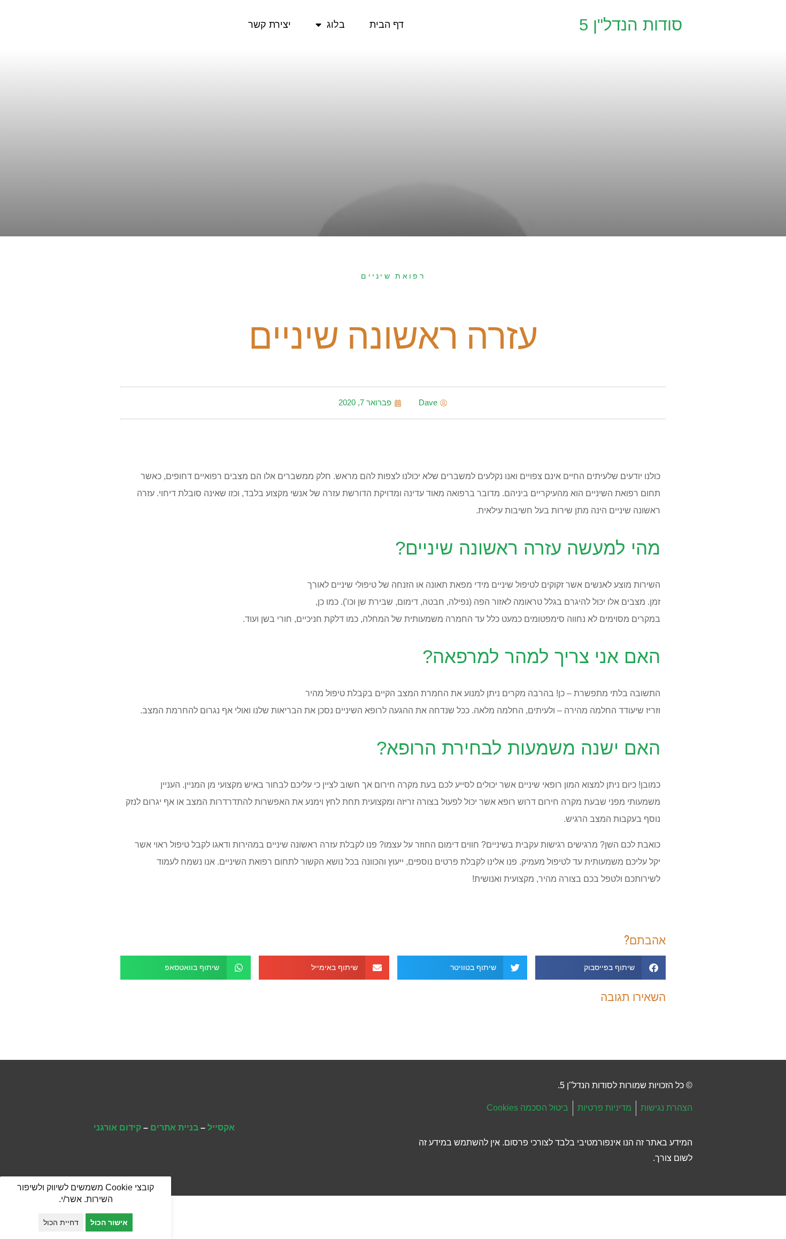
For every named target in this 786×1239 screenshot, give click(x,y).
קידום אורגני (117, 1127)
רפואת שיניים (393, 276)
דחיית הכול (61, 1222)
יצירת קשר (269, 24)
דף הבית (386, 24)
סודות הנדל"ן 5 (630, 25)
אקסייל (221, 1127)
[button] (600, 968)
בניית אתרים (174, 1127)
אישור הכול (109, 1222)
